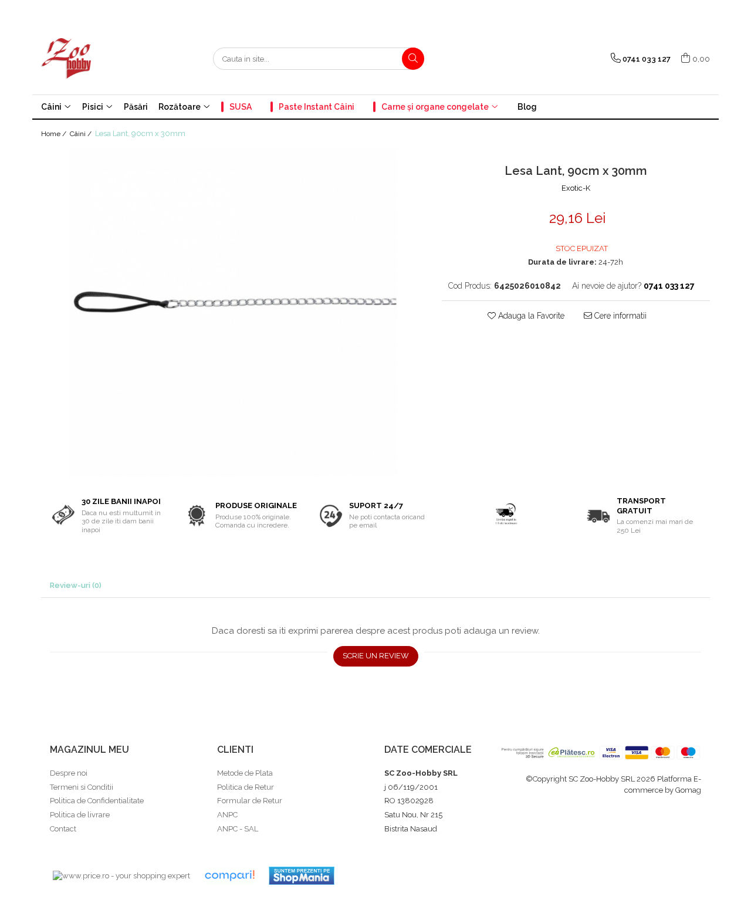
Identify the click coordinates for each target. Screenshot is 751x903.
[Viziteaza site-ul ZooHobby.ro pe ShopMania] (301, 876)
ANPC (227, 814)
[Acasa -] (99, 58)
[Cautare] (413, 59)
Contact (63, 828)
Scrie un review (376, 655)
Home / (54, 134)
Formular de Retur (249, 800)
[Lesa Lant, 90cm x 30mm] (232, 312)
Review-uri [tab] (76, 585)
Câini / (81, 134)
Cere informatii (619, 315)
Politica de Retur (245, 787)
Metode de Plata (245, 773)
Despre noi (68, 773)
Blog (527, 106)
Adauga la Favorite (530, 315)
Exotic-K (575, 188)
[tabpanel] (232, 312)
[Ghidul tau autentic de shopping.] (229, 876)
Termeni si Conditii (81, 787)
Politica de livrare (80, 814)
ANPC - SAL (237, 828)
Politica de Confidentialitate (97, 800)
